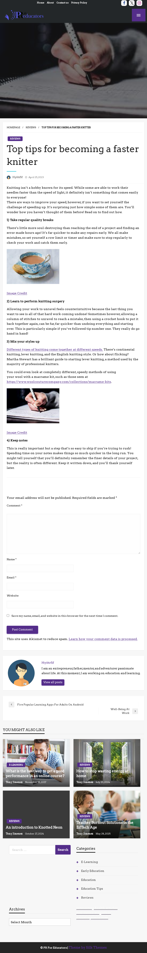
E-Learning (16, 765)
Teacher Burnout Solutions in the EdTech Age (104, 825)
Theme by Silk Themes (88, 947)
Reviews (31, 127)
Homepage (13, 127)
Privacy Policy (79, 2)
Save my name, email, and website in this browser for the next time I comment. (64, 615)
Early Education (92, 871)
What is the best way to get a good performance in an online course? (35, 773)
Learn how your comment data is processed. (103, 639)
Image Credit (17, 293)
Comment (14, 505)
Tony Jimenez (14, 782)
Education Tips (92, 888)
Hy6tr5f (17, 177)
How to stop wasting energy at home (102, 773)
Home (40, 2)
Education (88, 880)
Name (12, 559)
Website (13, 595)
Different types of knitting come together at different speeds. (55, 349)
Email (11, 577)
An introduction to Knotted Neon (34, 827)
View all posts (52, 682)
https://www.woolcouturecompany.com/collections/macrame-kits (59, 382)
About (50, 2)
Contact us (62, 2)
